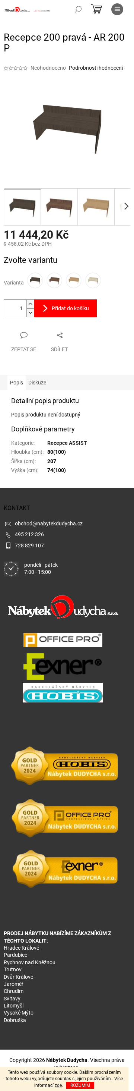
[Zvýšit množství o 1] (30, 304)
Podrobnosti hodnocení (96, 68)
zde (58, 1085)
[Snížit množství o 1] (30, 312)
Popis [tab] (16, 383)
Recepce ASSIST (67, 443)
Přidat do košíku (70, 308)
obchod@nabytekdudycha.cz (49, 523)
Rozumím (80, 1085)
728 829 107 (29, 545)
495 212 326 (29, 534)
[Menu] (117, 9)
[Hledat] (78, 9)
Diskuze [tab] (37, 383)
